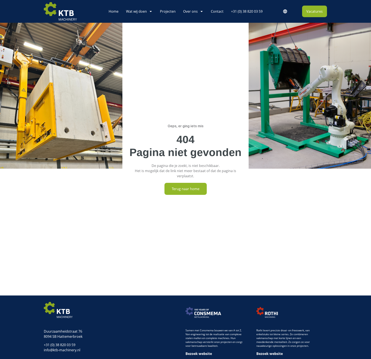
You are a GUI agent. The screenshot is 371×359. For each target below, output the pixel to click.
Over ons (190, 11)
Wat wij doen (136, 11)
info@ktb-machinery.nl (62, 350)
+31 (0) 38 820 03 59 (247, 11)
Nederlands (285, 11)
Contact (217, 11)
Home (114, 11)
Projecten (168, 11)
